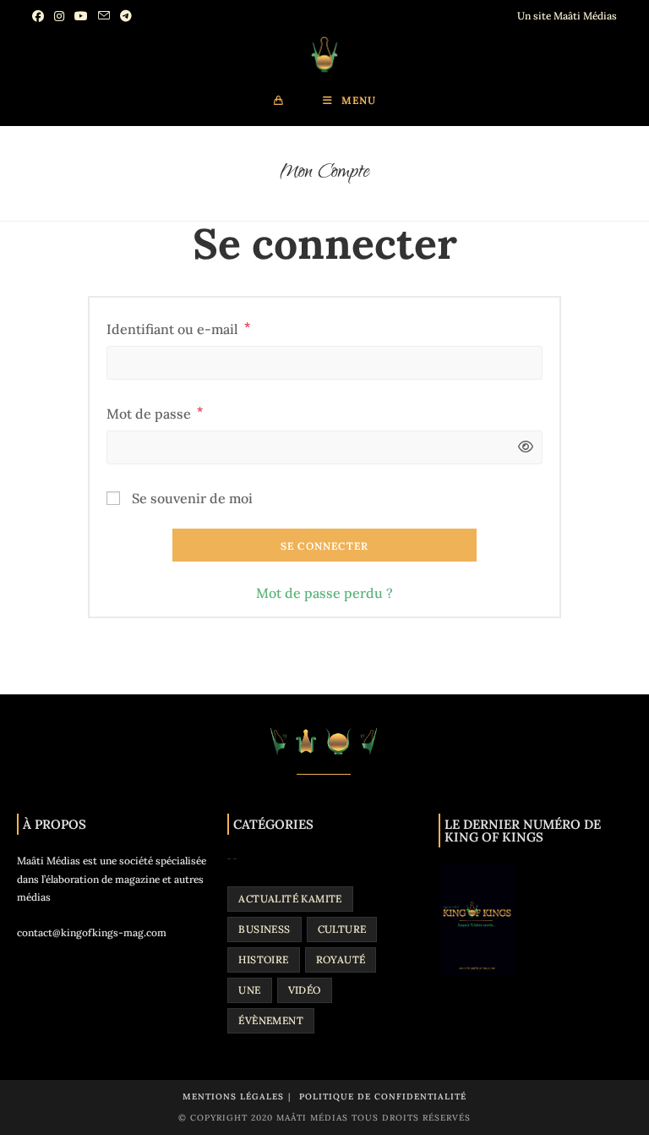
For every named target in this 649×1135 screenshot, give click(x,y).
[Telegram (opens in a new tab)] (126, 16)
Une (249, 990)
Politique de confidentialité (382, 1096)
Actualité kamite (289, 898)
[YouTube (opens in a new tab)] (81, 16)
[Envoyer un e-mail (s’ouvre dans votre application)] (104, 16)
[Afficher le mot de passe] (521, 447)
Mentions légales (233, 1096)
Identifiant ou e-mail (178, 327)
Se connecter (324, 546)
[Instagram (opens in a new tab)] (59, 16)
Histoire (263, 959)
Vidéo (304, 990)
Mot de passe (154, 412)
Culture (342, 929)
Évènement (270, 1020)
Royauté (341, 959)
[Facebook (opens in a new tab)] (40, 16)
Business (264, 929)
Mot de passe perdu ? (324, 592)
